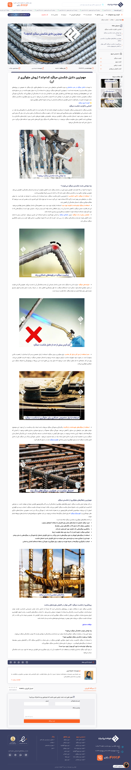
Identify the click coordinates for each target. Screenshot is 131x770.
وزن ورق (67, 760)
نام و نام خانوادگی (75, 701)
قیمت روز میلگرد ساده (78, 757)
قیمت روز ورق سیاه (79, 748)
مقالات (52, 742)
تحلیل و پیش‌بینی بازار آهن (47, 740)
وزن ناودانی (66, 754)
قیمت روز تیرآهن (80, 745)
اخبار (52, 748)
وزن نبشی (66, 751)
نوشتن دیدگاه (76, 708)
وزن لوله (67, 757)
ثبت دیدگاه (52, 721)
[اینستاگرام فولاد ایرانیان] (26, 755)
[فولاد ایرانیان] (108, 738)
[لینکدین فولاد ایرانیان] (10, 755)
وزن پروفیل (66, 748)
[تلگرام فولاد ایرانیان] (15, 755)
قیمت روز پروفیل (79, 754)
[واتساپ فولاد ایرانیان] (21, 755)
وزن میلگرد (66, 740)
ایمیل (47, 701)
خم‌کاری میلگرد (63, 215)
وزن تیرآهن (66, 742)
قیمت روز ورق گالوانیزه (78, 751)
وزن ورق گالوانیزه (65, 745)
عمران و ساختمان (49, 745)
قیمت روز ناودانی (80, 760)
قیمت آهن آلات (80, 740)
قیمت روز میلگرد (80, 742)
